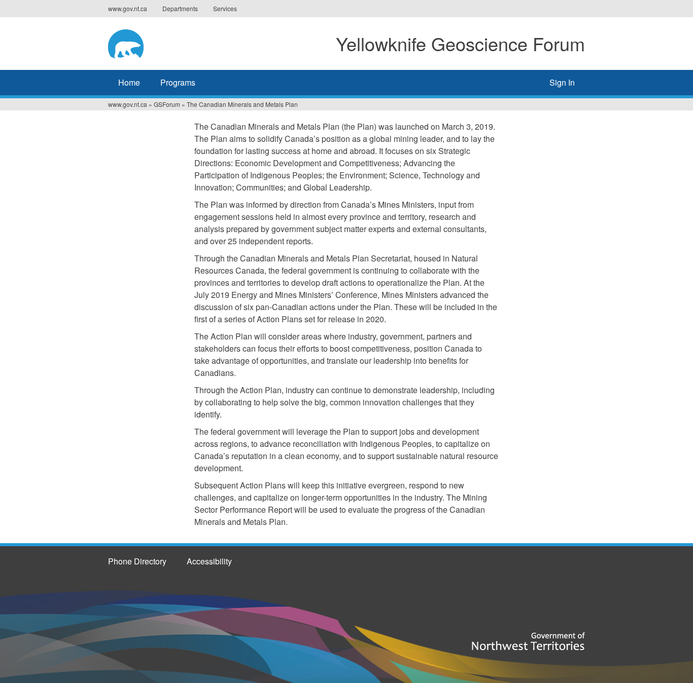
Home (129, 82)
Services (225, 8)
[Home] (137, 42)
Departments (180, 8)
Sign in (562, 82)
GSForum (167, 104)
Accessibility (209, 561)
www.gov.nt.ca (127, 8)
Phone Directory (137, 561)
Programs (177, 82)
